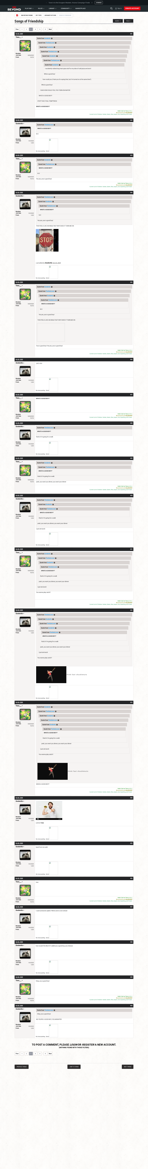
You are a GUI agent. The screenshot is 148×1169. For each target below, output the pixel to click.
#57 (131, 907)
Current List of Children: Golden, (98, 114)
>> (51, 38)
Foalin (130, 114)
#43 (131, 155)
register (88, 1044)
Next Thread (127, 1066)
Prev (17, 29)
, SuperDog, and (124, 114)
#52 (131, 610)
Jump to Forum (74, 1066)
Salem (108, 114)
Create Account (132, 8)
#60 (131, 1005)
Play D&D (28, 8)
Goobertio (47, 38)
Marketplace (80, 8)
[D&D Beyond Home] (14, 8)
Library (52, 8)
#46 (131, 359)
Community (65, 8)
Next (50, 29)
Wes (112, 114)
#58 (131, 942)
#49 (131, 458)
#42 (131, 120)
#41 (131, 34)
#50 (131, 495)
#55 (131, 843)
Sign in (119, 8)
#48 (131, 423)
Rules (40, 8)
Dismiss (98, 2)
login (73, 1044)
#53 (131, 702)
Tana (126, 111)
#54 (131, 798)
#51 (131, 549)
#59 (131, 977)
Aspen (115, 114)
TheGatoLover (50, 43)
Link (119, 114)
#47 (131, 394)
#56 (131, 878)
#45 (131, 282)
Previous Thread (21, 1066)
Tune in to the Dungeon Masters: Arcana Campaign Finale (69, 3)
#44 (131, 192)
